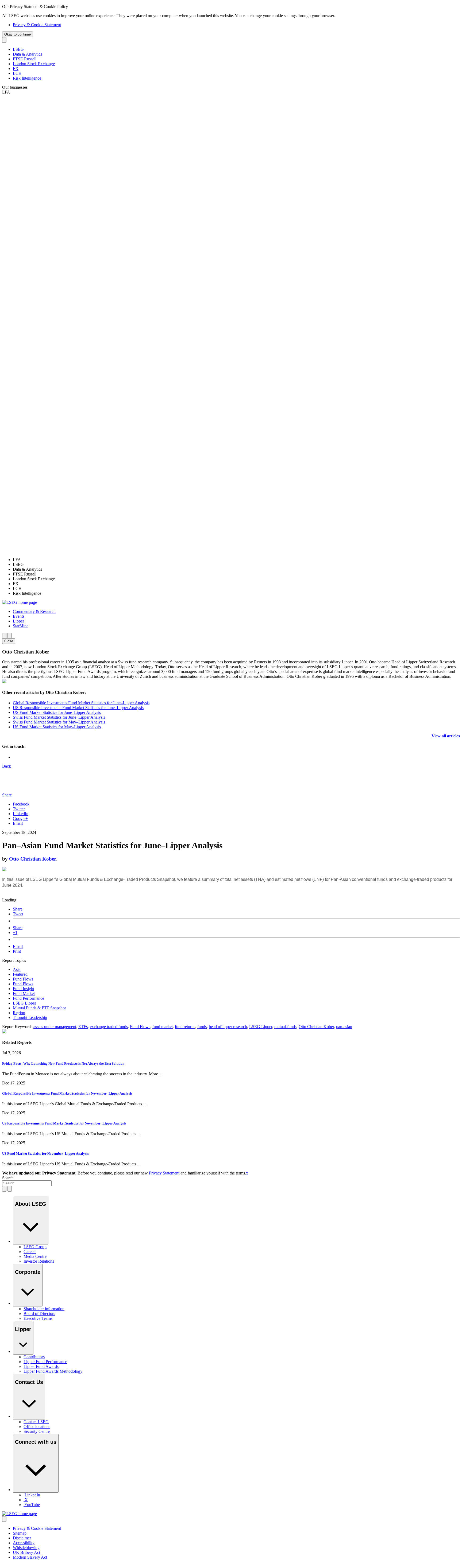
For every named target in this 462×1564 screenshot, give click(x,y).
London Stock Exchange (34, 63)
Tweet (18, 914)
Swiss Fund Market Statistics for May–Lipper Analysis (59, 722)
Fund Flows (23, 979)
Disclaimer (22, 1538)
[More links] (4, 1519)
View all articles (446, 736)
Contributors (34, 1357)
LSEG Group (35, 1246)
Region (19, 1012)
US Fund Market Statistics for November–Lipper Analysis (45, 1153)
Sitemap (19, 1533)
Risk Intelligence (27, 78)
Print (17, 951)
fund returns (185, 1026)
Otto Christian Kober (32, 859)
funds (202, 1026)
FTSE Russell (24, 59)
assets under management (54, 1026)
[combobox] (27, 1183)
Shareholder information (44, 1308)
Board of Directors (39, 1313)
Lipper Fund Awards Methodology (53, 1371)
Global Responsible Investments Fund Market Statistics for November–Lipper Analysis (67, 1093)
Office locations (37, 1426)
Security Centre (37, 1431)
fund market (162, 1026)
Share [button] (7, 795)
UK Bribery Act (26, 1552)
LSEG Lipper (24, 1003)
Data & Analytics (27, 54)
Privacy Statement (164, 1173)
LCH (17, 73)
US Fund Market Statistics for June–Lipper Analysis (57, 712)
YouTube (32, 1504)
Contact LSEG (36, 1421)
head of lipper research (228, 1026)
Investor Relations (39, 1261)
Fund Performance (28, 998)
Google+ (20, 818)
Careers (30, 1251)
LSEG (18, 49)
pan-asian (344, 1026)
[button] (34, 611)
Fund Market (24, 993)
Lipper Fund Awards (41, 1366)
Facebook (21, 804)
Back (6, 766)
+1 (15, 932)
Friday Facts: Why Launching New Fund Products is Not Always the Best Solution (63, 1063)
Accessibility (23, 1542)
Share (17, 909)
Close (8, 641)
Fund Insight (23, 988)
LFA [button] (6, 92)
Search (8, 1178)
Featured (20, 974)
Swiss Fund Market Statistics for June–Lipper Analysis (59, 717)
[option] (236, 559)
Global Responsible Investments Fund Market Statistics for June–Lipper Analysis (81, 703)
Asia (17, 969)
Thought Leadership (30, 1017)
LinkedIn (20, 813)
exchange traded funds (109, 1026)
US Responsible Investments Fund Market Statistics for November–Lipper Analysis (64, 1123)
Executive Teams (38, 1318)
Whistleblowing (26, 1547)
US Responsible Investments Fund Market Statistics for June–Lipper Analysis (78, 707)
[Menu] (9, 635)
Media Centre (35, 1256)
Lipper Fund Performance (45, 1361)
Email (18, 823)
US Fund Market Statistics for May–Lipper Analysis (57, 727)
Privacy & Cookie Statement (37, 24)
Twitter (19, 809)
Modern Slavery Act (30, 1557)
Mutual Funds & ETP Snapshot (39, 1008)
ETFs (83, 1026)
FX (15, 68)
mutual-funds (285, 1026)
